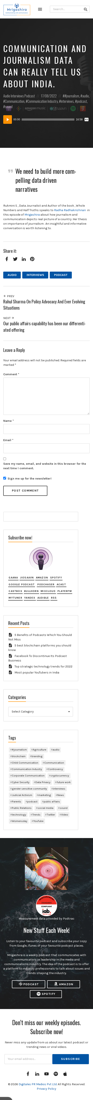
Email (8, 440)
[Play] (7, 119)
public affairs (52, 801)
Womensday (19, 821)
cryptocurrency (60, 775)
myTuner (15, 597)
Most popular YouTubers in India (36, 672)
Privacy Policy (46, 1089)
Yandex (29, 597)
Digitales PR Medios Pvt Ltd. (38, 1084)
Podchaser (46, 584)
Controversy (55, 769)
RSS (54, 597)
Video (64, 814)
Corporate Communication (28, 775)
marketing (44, 795)
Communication (14, 101)
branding (37, 756)
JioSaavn (27, 577)
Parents (16, 801)
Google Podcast (22, 584)
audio (85, 95)
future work (64, 782)
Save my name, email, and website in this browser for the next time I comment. (44, 466)
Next (7, 318)
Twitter (51, 814)
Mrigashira (32, 214)
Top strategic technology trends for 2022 (43, 666)
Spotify (56, 577)
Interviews (17, 95)
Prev (10, 296)
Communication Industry (42, 101)
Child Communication (25, 762)
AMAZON (66, 984)
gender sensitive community (29, 788)
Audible (43, 597)
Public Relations (22, 807)
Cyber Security (20, 782)
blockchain (19, 756)
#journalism (71, 95)
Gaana (13, 577)
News (60, 795)
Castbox (15, 591)
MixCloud (48, 591)
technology (19, 814)
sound (9, 106)
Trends (36, 814)
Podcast (29, 95)
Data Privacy (42, 782)
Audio (6, 95)
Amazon (42, 577)
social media (45, 807)
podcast (82, 101)
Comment (11, 374)
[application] (46, 119)
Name (8, 421)
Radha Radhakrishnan (70, 210)
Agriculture (39, 749)
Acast (61, 584)
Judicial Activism (22, 795)
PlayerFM (65, 591)
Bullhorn (31, 591)
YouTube (38, 821)
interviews (67, 101)
